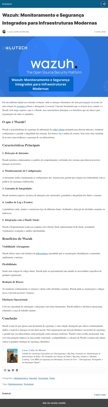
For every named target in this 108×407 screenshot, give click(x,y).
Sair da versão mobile (54, 403)
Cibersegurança (20, 378)
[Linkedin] (9, 370)
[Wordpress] (13, 370)
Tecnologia (43, 378)
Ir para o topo (100, 395)
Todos (52, 378)
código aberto (59, 129)
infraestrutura (42, 253)
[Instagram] (5, 370)
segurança (21, 106)
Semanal (33, 378)
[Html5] (17, 370)
